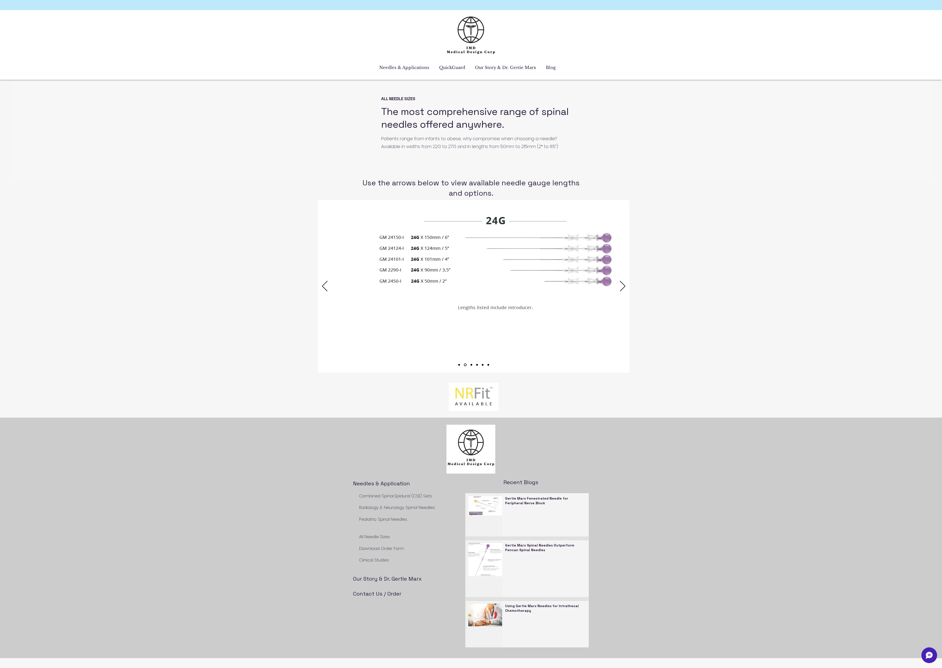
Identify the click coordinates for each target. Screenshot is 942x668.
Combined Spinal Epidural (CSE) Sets (395, 496)
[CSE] (488, 365)
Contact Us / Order (377, 593)
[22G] (459, 365)
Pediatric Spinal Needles (383, 519)
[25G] (471, 365)
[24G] (465, 365)
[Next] (622, 286)
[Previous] (324, 286)
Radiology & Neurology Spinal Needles (397, 507)
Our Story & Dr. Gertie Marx (387, 578)
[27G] (483, 365)
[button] (405, 68)
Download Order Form (380, 548)
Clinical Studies (374, 560)
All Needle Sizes (374, 537)
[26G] (477, 365)
